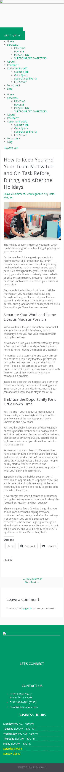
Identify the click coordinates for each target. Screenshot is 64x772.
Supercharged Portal (25, 78)
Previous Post (32, 579)
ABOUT (11, 61)
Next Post (32, 582)
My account (13, 85)
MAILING (19, 51)
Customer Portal (16, 68)
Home (10, 41)
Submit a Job (21, 71)
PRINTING (19, 48)
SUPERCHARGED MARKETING (30, 58)
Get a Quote (21, 75)
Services (11, 44)
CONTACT (13, 65)
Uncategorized (35, 194)
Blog (9, 88)
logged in (27, 608)
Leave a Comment (14, 194)
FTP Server (20, 82)
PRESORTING (21, 55)
